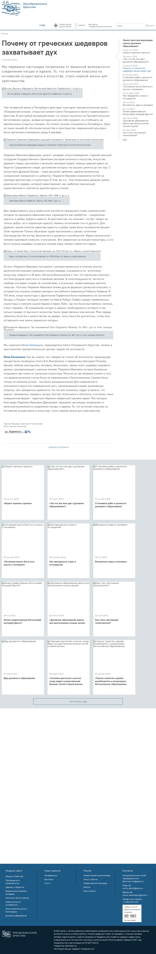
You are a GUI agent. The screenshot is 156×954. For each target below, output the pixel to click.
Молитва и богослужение (17, 898)
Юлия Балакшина (14, 357)
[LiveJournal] (29, 431)
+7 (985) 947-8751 (130, 902)
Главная (4, 33)
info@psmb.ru (138, 881)
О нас (42, 25)
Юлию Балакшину (32, 345)
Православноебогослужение (65, 25)
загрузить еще (78, 701)
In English (150, 25)
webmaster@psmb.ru (138, 895)
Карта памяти (89, 891)
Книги (47, 883)
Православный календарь (95, 883)
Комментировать (58, 447)
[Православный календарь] (56, 25)
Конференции (50, 875)
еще (125, 140)
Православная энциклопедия (96, 875)
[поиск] (147, 26)
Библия (82, 25)
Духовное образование (16, 915)
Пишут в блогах (90, 879)
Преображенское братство (25, 934)
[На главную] (25, 8)
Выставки (48, 879)
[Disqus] (78, 746)
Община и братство (14, 876)
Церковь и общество (14, 887)
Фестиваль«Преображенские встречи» (100, 25)
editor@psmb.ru (136, 888)
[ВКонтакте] (26, 431)
